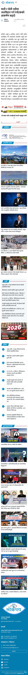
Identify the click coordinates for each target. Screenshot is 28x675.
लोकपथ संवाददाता (6, 20)
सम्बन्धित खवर (7, 143)
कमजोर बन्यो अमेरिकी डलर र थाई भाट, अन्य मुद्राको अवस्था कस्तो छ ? (13, 310)
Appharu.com (20, 673)
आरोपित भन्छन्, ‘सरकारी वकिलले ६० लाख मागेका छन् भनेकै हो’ (13, 593)
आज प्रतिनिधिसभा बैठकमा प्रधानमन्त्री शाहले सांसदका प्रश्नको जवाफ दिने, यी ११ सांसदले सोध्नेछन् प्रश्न (13, 316)
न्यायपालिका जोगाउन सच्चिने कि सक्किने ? (11, 444)
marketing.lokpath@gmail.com (11, 648)
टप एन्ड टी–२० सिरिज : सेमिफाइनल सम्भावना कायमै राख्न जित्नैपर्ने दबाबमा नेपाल (13, 299)
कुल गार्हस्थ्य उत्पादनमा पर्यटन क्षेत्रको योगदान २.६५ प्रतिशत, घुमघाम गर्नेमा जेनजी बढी (13, 273)
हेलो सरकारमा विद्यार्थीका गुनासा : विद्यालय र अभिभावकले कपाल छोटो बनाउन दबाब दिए (13, 294)
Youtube (6, 662)
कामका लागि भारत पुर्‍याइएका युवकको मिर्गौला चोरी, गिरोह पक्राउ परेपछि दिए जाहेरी (13, 507)
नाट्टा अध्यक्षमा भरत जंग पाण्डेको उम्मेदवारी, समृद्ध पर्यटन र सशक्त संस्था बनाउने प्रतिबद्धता (13, 230)
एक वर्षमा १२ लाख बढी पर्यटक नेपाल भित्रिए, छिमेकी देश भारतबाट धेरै (12, 166)
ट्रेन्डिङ (5, 345)
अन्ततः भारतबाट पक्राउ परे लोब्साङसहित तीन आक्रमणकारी (12, 486)
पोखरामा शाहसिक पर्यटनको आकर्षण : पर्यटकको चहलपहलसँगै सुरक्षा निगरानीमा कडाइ (13, 188)
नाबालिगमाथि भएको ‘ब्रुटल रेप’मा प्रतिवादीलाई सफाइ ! (12, 571)
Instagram (6, 667)
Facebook (6, 659)
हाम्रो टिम (14, 651)
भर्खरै (6, 281)
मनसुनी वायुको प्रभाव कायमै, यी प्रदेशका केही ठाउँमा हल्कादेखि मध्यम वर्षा (13, 304)
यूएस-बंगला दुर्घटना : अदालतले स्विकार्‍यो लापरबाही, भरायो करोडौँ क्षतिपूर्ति (14, 529)
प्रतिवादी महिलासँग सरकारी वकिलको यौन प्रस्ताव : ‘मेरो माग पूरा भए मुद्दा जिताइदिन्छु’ (13, 550)
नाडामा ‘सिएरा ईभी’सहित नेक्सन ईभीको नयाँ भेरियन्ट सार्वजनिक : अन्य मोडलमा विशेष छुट (16, 408)
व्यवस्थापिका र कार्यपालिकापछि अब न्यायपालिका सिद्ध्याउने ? (13, 465)
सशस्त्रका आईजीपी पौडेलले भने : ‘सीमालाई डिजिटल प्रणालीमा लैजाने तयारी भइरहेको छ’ (16, 417)
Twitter (6, 665)
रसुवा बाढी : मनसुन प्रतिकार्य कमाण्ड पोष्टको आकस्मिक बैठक (13, 286)
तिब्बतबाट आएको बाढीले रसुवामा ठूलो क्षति (13, 290)
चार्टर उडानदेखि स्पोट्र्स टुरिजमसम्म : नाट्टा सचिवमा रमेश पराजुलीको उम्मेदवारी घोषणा (13, 209)
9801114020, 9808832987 (9, 645)
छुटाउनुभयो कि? (8, 426)
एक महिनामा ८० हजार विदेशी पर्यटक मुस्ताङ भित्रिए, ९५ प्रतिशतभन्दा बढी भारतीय (12, 252)
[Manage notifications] (25, 672)
